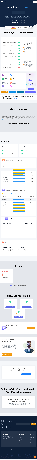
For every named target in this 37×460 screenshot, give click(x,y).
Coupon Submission (22, 440)
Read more (12, 285)
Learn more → (16, 98)
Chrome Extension (21, 443)
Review (7, 27)
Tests (14, 27)
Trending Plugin (21, 439)
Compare (19, 27)
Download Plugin (3, 91)
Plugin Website (12, 91)
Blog (30, 439)
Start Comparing (30, 327)
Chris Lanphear (25, 7)
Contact (31, 443)
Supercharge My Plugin (8, 354)
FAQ (30, 442)
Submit (26, 374)
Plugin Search (21, 442)
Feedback (31, 440)
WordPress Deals (32, 437)
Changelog (25, 27)
